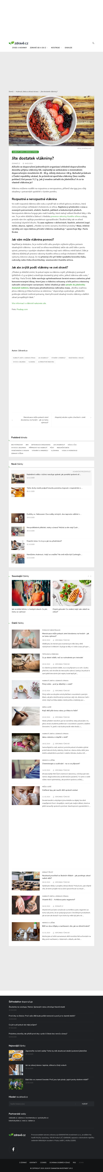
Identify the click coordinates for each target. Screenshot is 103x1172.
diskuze (68, 48)
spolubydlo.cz (43, 1118)
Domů (11, 91)
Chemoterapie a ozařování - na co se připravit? (61, 763)
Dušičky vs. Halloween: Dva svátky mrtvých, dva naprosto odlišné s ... (54, 514)
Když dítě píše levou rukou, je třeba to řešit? (60, 710)
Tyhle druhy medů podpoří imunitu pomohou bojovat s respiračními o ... (55, 488)
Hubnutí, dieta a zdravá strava (27, 91)
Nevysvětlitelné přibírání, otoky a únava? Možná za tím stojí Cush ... (53, 527)
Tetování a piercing (50, 654)
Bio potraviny (17, 445)
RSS (74, 1163)
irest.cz (24, 1121)
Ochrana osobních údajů (59, 1163)
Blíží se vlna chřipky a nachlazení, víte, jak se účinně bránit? (66, 926)
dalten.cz (31, 1121)
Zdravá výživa (17, 453)
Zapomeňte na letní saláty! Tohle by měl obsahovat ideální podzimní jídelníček (56, 1051)
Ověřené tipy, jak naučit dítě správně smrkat (60, 790)
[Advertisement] (51, 69)
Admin (81, 1163)
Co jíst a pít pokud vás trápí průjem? (23, 1025)
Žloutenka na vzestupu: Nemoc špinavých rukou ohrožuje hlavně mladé (37, 1007)
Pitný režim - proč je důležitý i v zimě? (57, 684)
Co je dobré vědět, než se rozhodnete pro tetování (62, 657)
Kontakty (33, 1163)
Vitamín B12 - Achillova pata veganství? (58, 899)
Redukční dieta (63, 448)
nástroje (55, 48)
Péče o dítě (46, 707)
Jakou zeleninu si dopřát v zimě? (55, 737)
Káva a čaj (72, 445)
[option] (31, 598)
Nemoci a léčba (48, 760)
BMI (27, 445)
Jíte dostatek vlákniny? (49, 91)
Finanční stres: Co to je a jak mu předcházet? (44, 541)
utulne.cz (21, 1118)
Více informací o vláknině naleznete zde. (29, 303)
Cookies (43, 1163)
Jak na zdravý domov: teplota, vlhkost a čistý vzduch (45, 1065)
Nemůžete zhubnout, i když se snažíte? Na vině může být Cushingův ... (54, 554)
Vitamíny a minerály (58, 358)
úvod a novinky (19, 48)
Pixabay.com (22, 309)
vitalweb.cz (13, 1118)
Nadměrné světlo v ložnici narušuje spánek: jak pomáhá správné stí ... (54, 474)
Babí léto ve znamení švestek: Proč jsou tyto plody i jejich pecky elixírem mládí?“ (57, 1079)
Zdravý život (47, 872)
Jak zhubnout (43, 358)
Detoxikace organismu (40, 445)
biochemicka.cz (31, 1118)
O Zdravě (23, 1163)
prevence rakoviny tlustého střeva (65, 216)
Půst (52, 448)
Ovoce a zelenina (19, 362)
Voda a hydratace (69, 451)
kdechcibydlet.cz (15, 1121)
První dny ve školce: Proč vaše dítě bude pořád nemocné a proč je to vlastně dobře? (42, 1016)
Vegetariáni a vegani (76, 358)
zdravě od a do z (38, 48)
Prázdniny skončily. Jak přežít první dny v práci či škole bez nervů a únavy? (38, 1034)
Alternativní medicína (46, 362)
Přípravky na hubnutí (38, 448)
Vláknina (32, 362)
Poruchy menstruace (51, 630)
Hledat (85, 1104)
